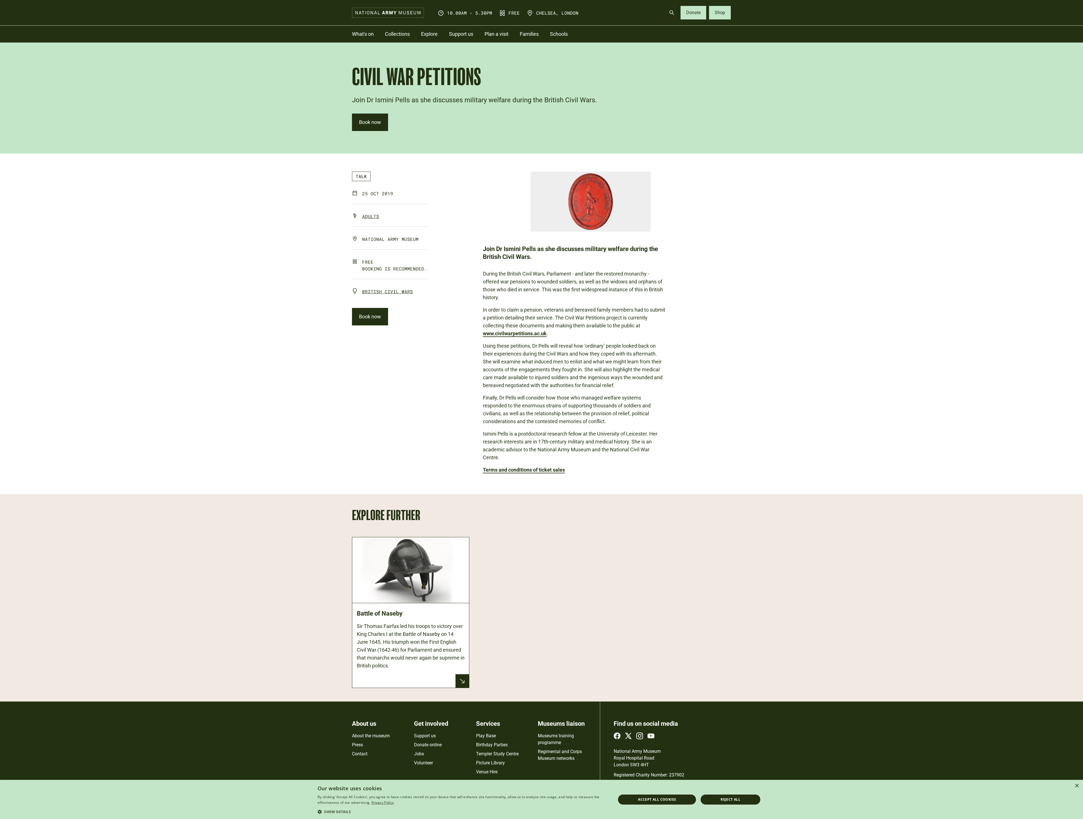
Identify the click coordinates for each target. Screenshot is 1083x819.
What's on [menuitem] (363, 34)
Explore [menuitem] (429, 34)
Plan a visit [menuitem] (497, 34)
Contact (359, 753)
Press (357, 744)
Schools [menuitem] (559, 34)
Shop (720, 12)
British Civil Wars (387, 291)
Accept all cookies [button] (657, 799)
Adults (370, 216)
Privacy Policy (382, 802)
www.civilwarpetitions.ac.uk (515, 333)
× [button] (1077, 786)
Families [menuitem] (529, 34)
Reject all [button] (730, 799)
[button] (462, 811)
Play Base (486, 735)
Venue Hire (487, 771)
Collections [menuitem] (397, 34)
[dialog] (541, 799)
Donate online (428, 744)
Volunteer (423, 762)
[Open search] (672, 12)
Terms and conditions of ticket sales (524, 470)
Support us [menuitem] (461, 34)
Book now (370, 122)
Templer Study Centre (497, 753)
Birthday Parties (492, 744)
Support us (425, 735)
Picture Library (490, 762)
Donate (693, 12)
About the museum (371, 735)
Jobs (419, 753)
